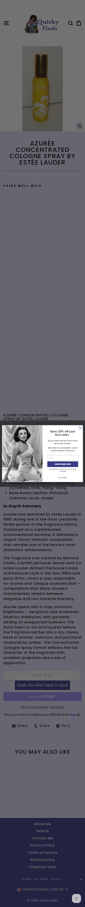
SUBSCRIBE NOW (63, 464)
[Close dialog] (80, 427)
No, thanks (63, 477)
